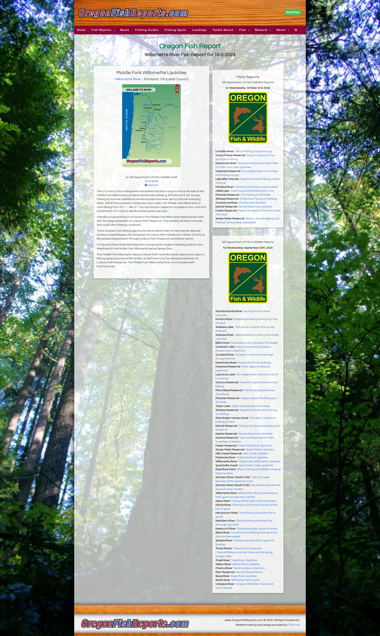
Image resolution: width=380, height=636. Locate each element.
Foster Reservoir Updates (254, 445)
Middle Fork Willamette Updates (259, 461)
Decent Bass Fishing (249, 572)
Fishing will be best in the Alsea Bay (253, 501)
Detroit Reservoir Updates (255, 206)
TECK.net (294, 625)
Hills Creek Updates (256, 453)
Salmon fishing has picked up (253, 151)
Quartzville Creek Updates (256, 465)
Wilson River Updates (246, 564)
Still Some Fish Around (245, 580)
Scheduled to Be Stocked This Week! (254, 343)
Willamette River (128, 79)
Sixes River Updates (244, 576)
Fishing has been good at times (257, 528)
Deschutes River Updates (254, 362)
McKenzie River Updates (252, 457)
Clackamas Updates (252, 202)
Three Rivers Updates (247, 548)
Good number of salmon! (249, 568)
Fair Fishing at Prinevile (255, 194)
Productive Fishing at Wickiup (258, 198)
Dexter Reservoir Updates (255, 433)
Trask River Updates (244, 560)
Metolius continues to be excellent (256, 187)
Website (153, 185)
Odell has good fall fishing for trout (252, 191)
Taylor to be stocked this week (250, 406)
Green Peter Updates (260, 449)
